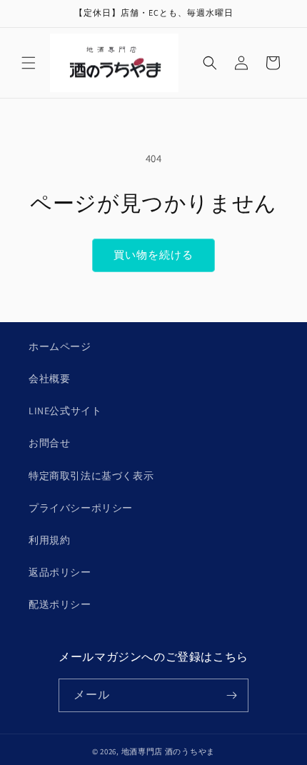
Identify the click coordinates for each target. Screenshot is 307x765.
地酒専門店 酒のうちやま (168, 751)
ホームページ (60, 346)
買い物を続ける (153, 254)
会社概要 (49, 378)
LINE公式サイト (65, 410)
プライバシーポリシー (81, 507)
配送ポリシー (60, 604)
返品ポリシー (60, 572)
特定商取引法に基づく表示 (91, 475)
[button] (28, 63)
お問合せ (49, 442)
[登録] (232, 695)
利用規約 (49, 540)
